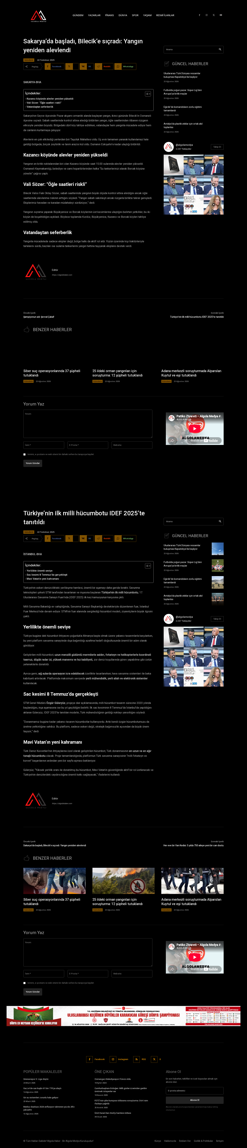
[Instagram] (206, 15)
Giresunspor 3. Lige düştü (35, 1079)
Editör (55, 270)
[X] (214, 15)
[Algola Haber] (42, 15)
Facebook (100, 1059)
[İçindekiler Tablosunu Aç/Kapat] (146, 94)
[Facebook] (199, 15)
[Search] (220, 49)
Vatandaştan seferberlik (40, 107)
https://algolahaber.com (62, 275)
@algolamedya (184, 145)
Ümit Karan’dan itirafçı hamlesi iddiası (113, 1113)
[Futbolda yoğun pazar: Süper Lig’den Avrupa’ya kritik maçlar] (218, 93)
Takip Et (217, 146)
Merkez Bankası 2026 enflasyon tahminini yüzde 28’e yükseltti (48, 1108)
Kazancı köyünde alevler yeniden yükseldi (50, 99)
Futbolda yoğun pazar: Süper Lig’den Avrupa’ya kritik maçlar (183, 92)
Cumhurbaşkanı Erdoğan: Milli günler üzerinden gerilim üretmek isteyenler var (121, 1090)
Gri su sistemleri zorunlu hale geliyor (40, 1097)
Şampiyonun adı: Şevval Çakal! (38, 317)
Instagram (123, 1059)
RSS (144, 1059)
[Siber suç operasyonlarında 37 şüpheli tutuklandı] (54, 352)
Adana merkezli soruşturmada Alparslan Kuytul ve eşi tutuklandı (191, 373)
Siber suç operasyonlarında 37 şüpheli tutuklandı (51, 373)
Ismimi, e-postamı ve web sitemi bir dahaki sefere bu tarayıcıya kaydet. (61, 454)
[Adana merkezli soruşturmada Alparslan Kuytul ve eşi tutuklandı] (192, 352)
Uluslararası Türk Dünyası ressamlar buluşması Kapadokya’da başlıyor (182, 75)
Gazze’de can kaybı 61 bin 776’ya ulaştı (42, 1088)
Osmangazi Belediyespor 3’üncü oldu (113, 1079)
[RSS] (136, 1059)
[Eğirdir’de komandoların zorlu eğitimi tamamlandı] (218, 110)
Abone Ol (194, 1100)
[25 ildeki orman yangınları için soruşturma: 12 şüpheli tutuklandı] (123, 352)
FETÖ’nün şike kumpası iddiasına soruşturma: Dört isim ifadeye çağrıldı (121, 1102)
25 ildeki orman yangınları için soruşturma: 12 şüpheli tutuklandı (117, 373)
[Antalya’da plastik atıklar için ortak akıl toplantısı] (218, 127)
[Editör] (36, 272)
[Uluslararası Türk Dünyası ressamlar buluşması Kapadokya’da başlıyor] (218, 77)
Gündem (28, 60)
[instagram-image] (174, 165)
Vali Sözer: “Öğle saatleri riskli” (44, 103)
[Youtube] (221, 15)
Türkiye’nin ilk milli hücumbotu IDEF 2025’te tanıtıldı (197, 317)
